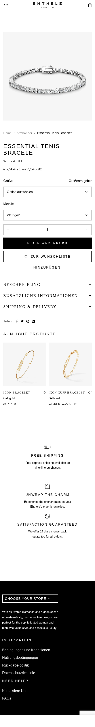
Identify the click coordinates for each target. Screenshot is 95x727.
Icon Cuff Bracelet (67, 392)
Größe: (8, 181)
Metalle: (9, 204)
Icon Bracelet (16, 392)
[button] (20, 381)
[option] (25, 375)
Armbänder (24, 133)
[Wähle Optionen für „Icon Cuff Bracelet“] (65, 381)
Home (7, 133)
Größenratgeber (80, 181)
